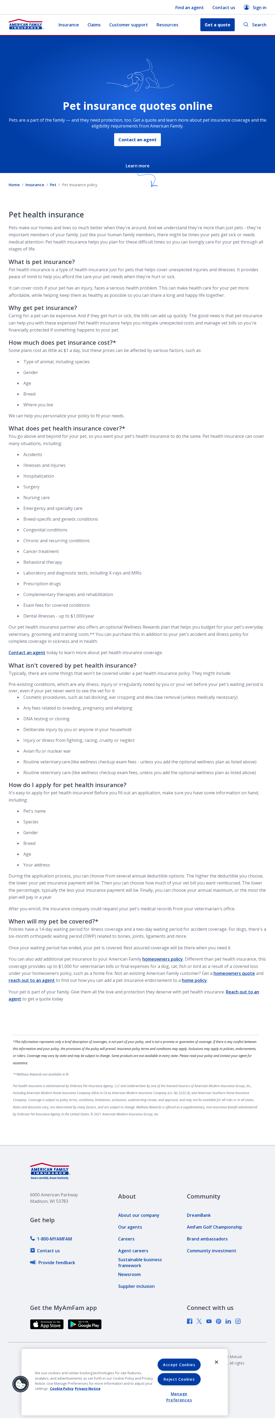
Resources (167, 25)
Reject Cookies (179, 1379)
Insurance (69, 25)
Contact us (223, 7)
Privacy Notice (87, 1388)
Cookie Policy (62, 1388)
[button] (20, 1384)
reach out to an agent (32, 980)
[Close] (216, 1362)
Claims (94, 25)
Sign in (259, 7)
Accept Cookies (179, 1364)
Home (14, 184)
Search (259, 25)
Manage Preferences (179, 1396)
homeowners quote (234, 973)
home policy (194, 980)
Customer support (128, 25)
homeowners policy (162, 959)
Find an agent (189, 7)
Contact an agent (137, 140)
